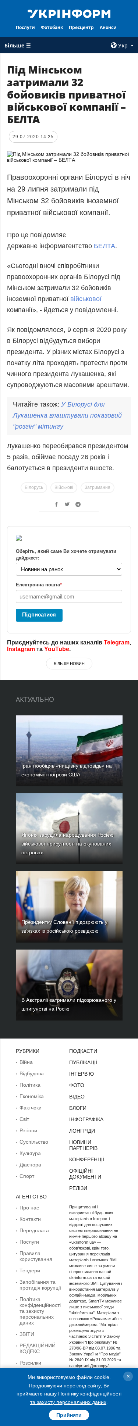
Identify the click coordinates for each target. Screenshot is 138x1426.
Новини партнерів (83, 1145)
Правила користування (36, 1256)
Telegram (117, 642)
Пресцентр (81, 27)
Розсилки (30, 1363)
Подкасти (83, 1051)
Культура (30, 1153)
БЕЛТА (104, 246)
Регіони (28, 1130)
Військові (63, 487)
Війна (26, 1062)
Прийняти (69, 1415)
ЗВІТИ (27, 1334)
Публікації (83, 1062)
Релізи (78, 1188)
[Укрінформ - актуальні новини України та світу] (69, 13)
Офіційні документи (85, 1174)
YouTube (56, 649)
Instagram (21, 649)
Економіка (32, 1096)
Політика (30, 1085)
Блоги (77, 1108)
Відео (77, 1097)
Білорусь (34, 487)
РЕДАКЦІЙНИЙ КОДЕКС (38, 1348)
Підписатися (39, 614)
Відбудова (32, 1073)
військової (86, 299)
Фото (76, 1085)
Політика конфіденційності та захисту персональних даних (40, 1311)
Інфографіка (86, 1119)
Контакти (30, 1219)
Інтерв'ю (81, 1074)
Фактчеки (31, 1108)
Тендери (30, 1270)
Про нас (29, 1208)
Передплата (34, 1230)
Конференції (86, 1159)
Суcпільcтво (34, 1142)
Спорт (27, 1176)
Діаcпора (30, 1165)
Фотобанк (52, 27)
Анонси (108, 27)
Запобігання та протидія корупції (40, 1285)
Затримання (97, 487)
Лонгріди (82, 1131)
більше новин (69, 663)
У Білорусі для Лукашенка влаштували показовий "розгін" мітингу (67, 415)
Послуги (25, 27)
